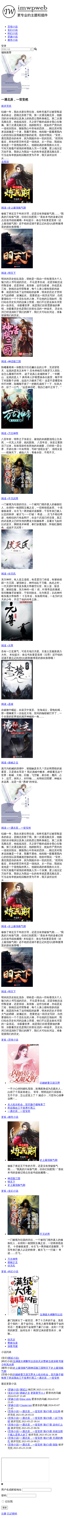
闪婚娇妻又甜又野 (50, 1082)
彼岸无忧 (6, 106)
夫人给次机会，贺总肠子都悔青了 (26, 1104)
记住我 (8, 1501)
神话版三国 (11, 361)
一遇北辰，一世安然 (16, 828)
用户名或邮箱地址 (11, 1489)
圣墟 (7, 704)
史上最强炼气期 (13, 207)
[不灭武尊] (17, 493)
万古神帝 (9, 433)
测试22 (23, 1389)
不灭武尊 (9, 498)
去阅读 (5, 161)
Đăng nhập (25, 1399)
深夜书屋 (13, 1346)
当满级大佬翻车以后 (51, 1314)
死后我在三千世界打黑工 (21, 1107)
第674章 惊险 (50, 1444)
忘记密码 (12, 1513)
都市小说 (13, 40)
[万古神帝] (17, 427)
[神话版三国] (17, 356)
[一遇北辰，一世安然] (17, 822)
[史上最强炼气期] (17, 202)
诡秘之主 (9, 762)
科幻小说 (13, 33)
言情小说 (13, 26)
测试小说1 (13, 1358)
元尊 (7, 645)
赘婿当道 (13, 1343)
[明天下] (17, 267)
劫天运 (11, 1339)
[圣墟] (17, 698)
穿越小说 (13, 36)
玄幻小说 (13, 30)
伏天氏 (8, 573)
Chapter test (26, 1405)
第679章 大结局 (51, 1411)
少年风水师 (7, 1364)
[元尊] (17, 640)
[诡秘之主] (17, 757)
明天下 (8, 273)
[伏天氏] (17, 568)
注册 (3, 1513)
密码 (3, 1495)
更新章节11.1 (38, 1393)
